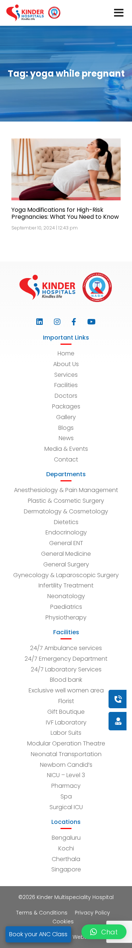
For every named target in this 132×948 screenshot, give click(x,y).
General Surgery (66, 564)
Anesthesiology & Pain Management (66, 490)
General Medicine (66, 554)
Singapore (66, 869)
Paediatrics (66, 607)
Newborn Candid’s (66, 765)
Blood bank (66, 679)
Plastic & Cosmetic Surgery (66, 500)
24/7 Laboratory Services (66, 669)
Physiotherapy (66, 617)
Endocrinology (66, 532)
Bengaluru (66, 837)
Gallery (66, 417)
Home (66, 353)
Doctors (66, 396)
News (66, 438)
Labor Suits (66, 732)
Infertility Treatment (66, 585)
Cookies (63, 921)
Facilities (66, 385)
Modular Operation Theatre (66, 743)
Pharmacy (66, 786)
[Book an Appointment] (74, 699)
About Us (66, 364)
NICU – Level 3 (66, 775)
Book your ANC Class (38, 934)
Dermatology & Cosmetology (66, 511)
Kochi (66, 848)
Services (66, 375)
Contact (66, 459)
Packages (66, 406)
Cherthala (66, 859)
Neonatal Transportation (66, 754)
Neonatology (66, 596)
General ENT (66, 543)
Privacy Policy (92, 912)
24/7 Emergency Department (66, 658)
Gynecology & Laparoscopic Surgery (66, 575)
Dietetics (66, 522)
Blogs (66, 428)
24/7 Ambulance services (66, 648)
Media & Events (66, 449)
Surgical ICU (66, 807)
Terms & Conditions (41, 912)
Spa (66, 796)
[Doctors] (93, 721)
